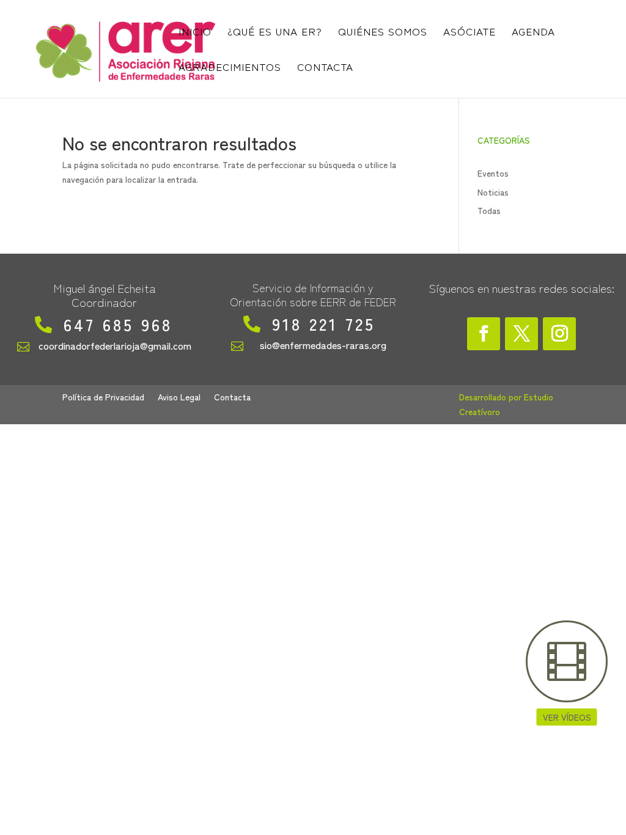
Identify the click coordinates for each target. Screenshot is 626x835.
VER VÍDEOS (567, 717)
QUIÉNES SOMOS (382, 33)
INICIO (195, 33)
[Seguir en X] (521, 333)
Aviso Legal (179, 397)
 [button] (566, 661)
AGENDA (533, 33)
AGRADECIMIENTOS (230, 68)
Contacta (232, 397)
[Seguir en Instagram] (559, 333)
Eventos (493, 173)
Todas (489, 210)
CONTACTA (325, 68)
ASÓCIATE (469, 33)
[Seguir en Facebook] (483, 333)
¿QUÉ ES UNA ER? (274, 33)
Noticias (493, 192)
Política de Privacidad (103, 397)
